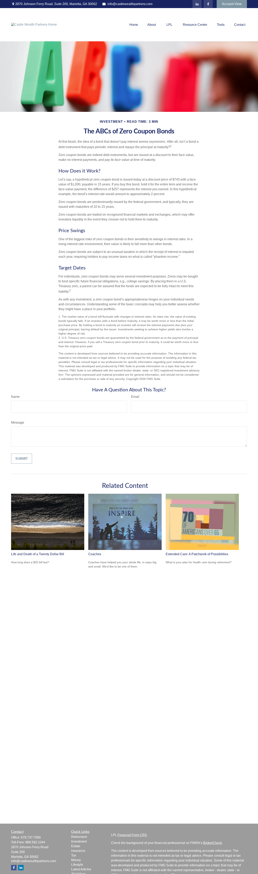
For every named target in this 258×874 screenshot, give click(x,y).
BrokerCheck (212, 843)
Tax (73, 855)
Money (76, 860)
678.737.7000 (31, 837)
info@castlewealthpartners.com (129, 4)
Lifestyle (77, 864)
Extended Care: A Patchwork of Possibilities (197, 554)
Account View (232, 4)
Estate (75, 846)
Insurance (78, 850)
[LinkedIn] (197, 4)
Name (15, 396)
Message (17, 422)
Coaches (94, 554)
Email (135, 396)
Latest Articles (81, 869)
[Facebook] (208, 4)
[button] (134, 24)
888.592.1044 (35, 842)
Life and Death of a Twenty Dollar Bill (37, 554)
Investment (79, 841)
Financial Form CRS (132, 835)
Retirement (79, 837)
